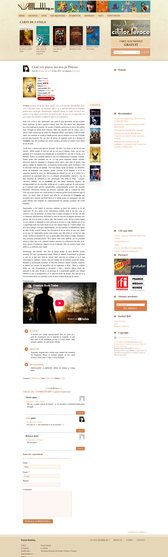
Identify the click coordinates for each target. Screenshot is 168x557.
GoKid (23, 545)
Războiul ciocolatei (75, 46)
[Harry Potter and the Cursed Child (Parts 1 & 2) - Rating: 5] (95, 155)
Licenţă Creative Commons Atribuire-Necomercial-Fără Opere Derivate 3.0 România (130, 344)
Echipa (129, 540)
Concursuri (113, 15)
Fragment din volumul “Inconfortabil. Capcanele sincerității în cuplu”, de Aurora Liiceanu (129, 135)
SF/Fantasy (76, 71)
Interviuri (75, 15)
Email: (26, 472)
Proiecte (117, 540)
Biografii (89, 15)
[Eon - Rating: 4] (95, 173)
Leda (45, 86)
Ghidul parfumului (25, 46)
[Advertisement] (130, 91)
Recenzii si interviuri (121, 326)
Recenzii (33, 15)
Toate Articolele (120, 321)
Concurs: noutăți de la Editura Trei (126, 251)
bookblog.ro (36, 6)
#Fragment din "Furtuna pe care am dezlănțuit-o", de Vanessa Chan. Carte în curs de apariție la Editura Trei (130, 144)
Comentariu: (27, 489)
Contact (141, 540)
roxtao (28, 418)
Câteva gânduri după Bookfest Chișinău (128, 130)
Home (22, 15)
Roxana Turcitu (44, 71)
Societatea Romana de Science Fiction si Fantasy (59, 551)
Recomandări (57, 15)
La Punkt (44, 548)
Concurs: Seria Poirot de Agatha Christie (128, 248)
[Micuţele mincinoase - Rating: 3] (95, 136)
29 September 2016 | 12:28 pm (35, 401)
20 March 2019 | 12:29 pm (34, 440)
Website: (26, 481)
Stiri (115, 324)
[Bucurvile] (102, 6)
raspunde (80, 413)
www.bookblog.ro (119, 342)
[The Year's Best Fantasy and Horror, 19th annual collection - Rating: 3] (95, 117)
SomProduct (25, 551)
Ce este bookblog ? (99, 540)
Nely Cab (45, 81)
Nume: (26, 463)
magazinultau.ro (27, 553)
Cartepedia (25, 548)
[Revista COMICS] (122, 267)
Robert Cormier (76, 49)
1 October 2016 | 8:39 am (34, 422)
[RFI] (130, 283)
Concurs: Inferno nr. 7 (122, 241)
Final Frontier (46, 545)
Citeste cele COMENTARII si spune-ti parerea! (47, 391)
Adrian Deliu (49, 90)
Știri (44, 15)
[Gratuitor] (139, 267)
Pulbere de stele (91, 46)
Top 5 (100, 15)
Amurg (116, 244)
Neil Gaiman (90, 49)
